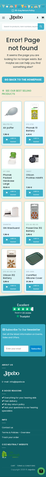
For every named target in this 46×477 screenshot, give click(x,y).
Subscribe (36, 348)
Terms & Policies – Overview (16, 432)
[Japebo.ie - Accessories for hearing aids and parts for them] (16, 18)
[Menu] (3, 18)
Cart (13, 466)
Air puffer (8, 127)
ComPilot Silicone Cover (34, 277)
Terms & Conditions (26, 466)
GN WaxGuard (11, 227)
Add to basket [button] (13, 140)
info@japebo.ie (17, 381)
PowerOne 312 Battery (34, 229)
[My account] (37, 18)
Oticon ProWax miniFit (34, 176)
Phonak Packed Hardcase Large (8, 179)
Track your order (10, 437)
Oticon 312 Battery (9, 277)
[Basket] (43, 18)
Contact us (7, 427)
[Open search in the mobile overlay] (23, 26)
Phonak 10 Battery (31, 129)
